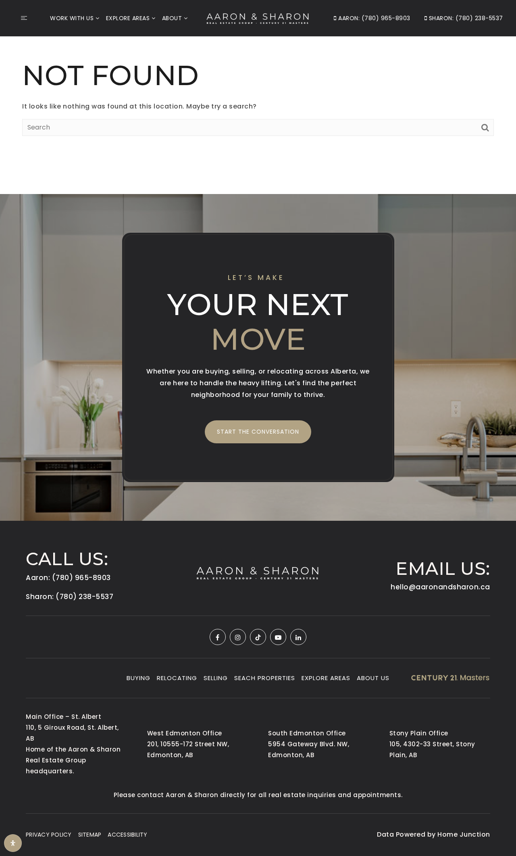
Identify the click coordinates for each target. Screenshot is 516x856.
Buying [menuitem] (138, 678)
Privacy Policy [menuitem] (49, 835)
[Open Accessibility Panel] (13, 843)
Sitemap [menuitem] (90, 835)
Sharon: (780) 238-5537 (465, 18)
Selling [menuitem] (216, 678)
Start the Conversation (258, 432)
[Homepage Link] (258, 17)
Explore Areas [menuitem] (128, 18)
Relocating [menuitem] (177, 678)
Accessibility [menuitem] (127, 835)
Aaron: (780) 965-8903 (373, 18)
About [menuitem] (172, 18)
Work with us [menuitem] (72, 18)
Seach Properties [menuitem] (264, 678)
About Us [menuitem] (373, 678)
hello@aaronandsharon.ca (440, 587)
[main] (258, 96)
